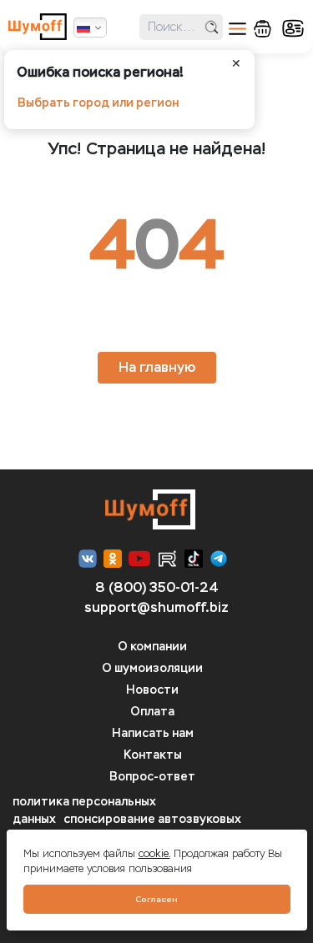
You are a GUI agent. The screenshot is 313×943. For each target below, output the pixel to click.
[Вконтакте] (87, 558)
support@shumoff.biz (156, 607)
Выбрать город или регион (98, 103)
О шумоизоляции (152, 668)
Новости (152, 690)
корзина (262, 28)
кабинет (293, 28)
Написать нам (153, 733)
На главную (157, 367)
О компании (152, 647)
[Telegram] (219, 558)
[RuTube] (167, 558)
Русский (90, 28)
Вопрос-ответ (152, 777)
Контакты (153, 755)
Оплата (152, 712)
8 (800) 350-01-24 (157, 587)
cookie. (154, 854)
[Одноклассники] (112, 558)
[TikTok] (193, 558)
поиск (211, 27)
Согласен (156, 899)
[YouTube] (139, 558)
